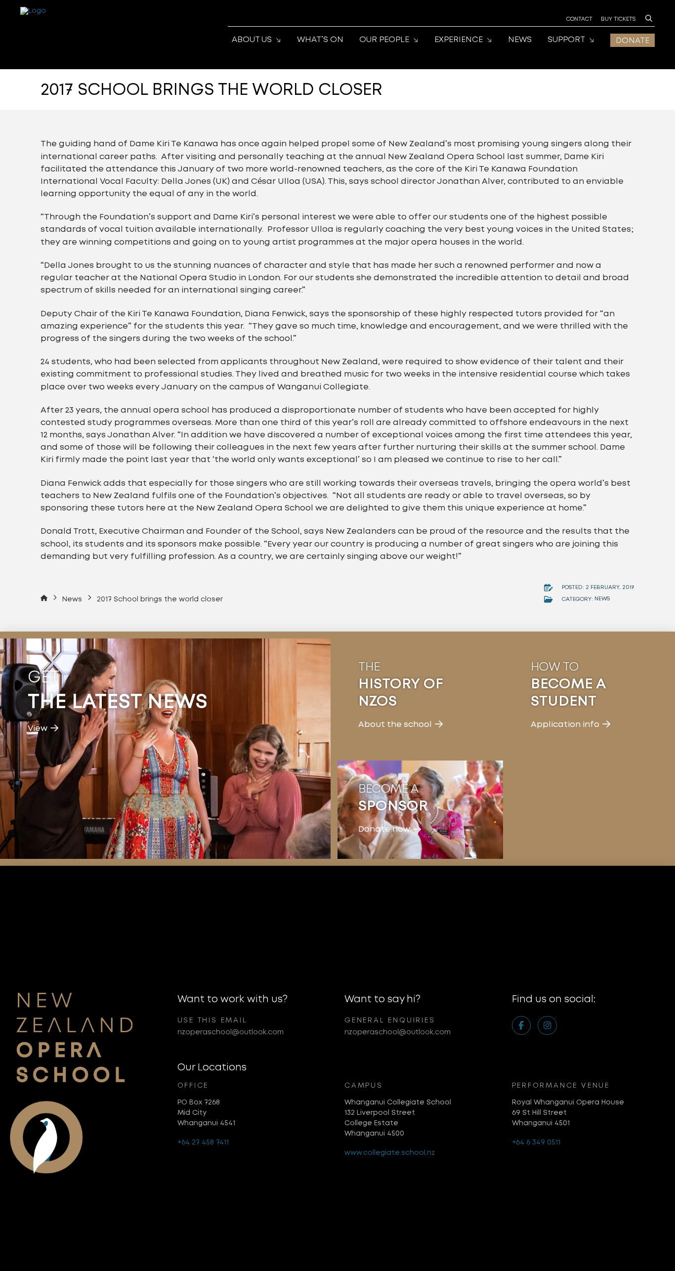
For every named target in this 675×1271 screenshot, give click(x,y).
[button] (649, 18)
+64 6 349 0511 (536, 1142)
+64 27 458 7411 (203, 1142)
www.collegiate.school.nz (389, 1152)
